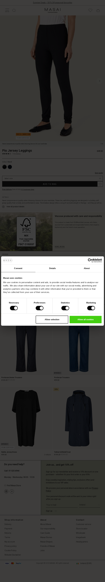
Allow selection (52, 319)
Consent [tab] (18, 268)
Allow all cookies (86, 319)
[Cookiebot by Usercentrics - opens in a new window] (90, 260)
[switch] (39, 308)
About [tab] (87, 268)
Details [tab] (52, 268)
